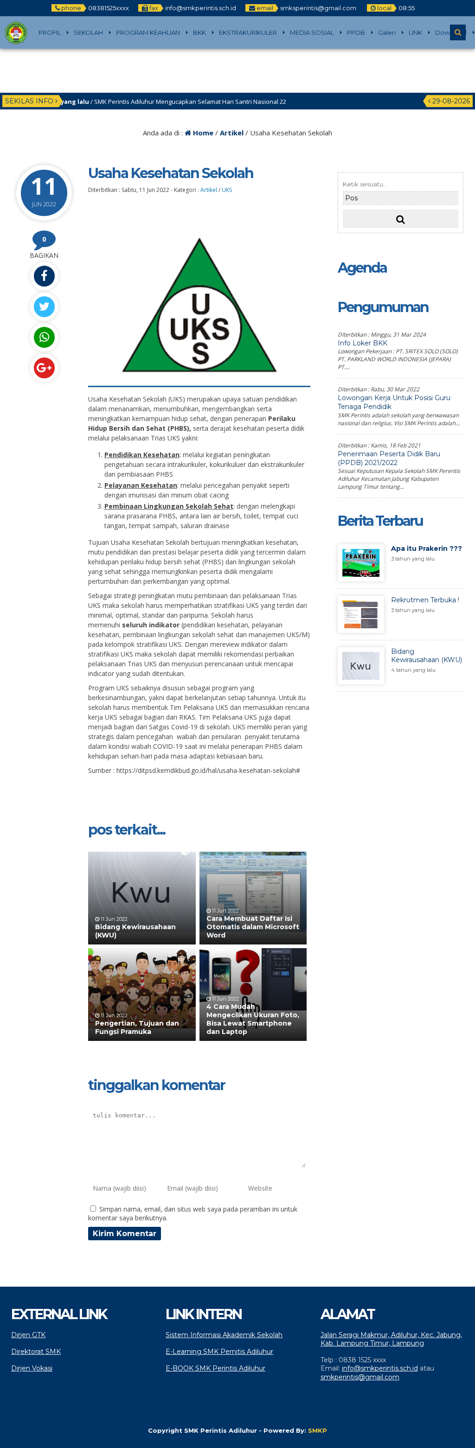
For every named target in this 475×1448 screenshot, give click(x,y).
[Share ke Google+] (44, 368)
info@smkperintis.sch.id (380, 1368)
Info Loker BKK (362, 343)
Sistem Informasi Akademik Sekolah (224, 1335)
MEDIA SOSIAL (312, 32)
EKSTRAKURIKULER (248, 32)
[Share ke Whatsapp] (44, 337)
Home (202, 132)
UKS (227, 190)
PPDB (356, 32)
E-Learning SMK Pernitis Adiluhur (219, 1351)
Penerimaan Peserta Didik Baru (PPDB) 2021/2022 (389, 458)
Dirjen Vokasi (31, 1368)
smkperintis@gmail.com (360, 1377)
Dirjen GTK (28, 1335)
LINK (415, 32)
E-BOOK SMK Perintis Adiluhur (215, 1368)
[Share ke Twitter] (44, 307)
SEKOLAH (88, 32)
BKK (199, 32)
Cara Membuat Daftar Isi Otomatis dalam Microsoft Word (252, 926)
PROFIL (50, 32)
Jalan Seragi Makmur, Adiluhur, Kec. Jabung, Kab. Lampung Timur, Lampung (391, 1339)
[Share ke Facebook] (44, 276)
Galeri (387, 32)
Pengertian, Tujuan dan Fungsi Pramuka (137, 1027)
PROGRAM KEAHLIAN (148, 32)
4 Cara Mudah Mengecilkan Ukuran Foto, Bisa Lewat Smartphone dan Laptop (252, 1019)
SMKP (317, 1430)
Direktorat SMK (36, 1351)
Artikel (232, 132)
